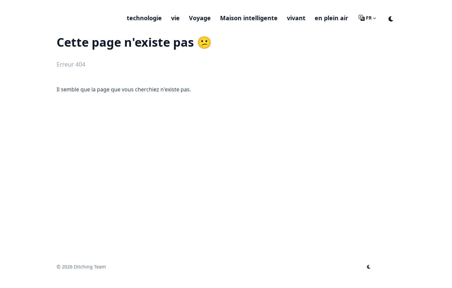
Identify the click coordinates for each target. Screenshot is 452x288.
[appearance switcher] (391, 18)
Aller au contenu (85, 6)
